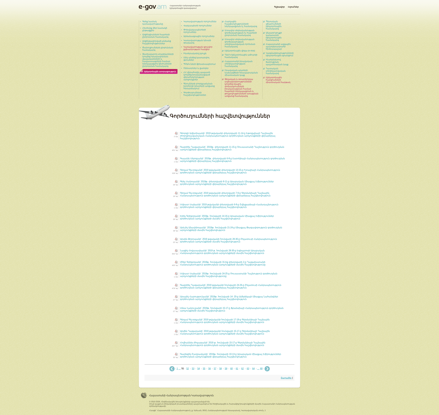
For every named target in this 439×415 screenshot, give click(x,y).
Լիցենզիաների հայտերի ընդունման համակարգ (156, 35)
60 (231, 368)
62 (242, 368)
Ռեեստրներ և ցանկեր (196, 68)
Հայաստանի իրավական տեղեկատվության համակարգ (239, 63)
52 (187, 368)
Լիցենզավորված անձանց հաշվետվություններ (156, 42)
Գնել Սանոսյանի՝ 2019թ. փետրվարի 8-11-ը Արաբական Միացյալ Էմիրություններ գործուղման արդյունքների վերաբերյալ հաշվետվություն (227, 182)
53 (193, 368)
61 (237, 368)
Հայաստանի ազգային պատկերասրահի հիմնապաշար (278, 46)
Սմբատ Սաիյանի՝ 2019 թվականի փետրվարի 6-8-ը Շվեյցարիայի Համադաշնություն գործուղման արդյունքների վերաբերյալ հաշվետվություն (229, 205)
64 (253, 368)
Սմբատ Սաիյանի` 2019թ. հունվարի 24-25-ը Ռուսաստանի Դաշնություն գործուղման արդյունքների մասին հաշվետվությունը (228, 274)
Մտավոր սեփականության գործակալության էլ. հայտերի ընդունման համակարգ (241, 32)
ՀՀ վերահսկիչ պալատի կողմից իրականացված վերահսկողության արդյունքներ (196, 76)
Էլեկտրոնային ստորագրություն (160, 71)
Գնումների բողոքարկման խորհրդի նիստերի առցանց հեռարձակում (199, 86)
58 (220, 368)
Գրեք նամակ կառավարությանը (152, 22)
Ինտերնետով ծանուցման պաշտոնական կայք (277, 62)
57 (215, 368)
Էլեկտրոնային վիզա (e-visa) (240, 50)
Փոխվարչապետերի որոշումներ (194, 31)
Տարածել (286, 378)
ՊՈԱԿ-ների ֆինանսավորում (199, 64)
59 (226, 368)
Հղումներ (293, 6)
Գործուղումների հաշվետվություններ (194, 93)
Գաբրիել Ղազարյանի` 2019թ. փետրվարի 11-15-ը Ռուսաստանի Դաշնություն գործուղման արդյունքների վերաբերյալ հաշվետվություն (232, 148)
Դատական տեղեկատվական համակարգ (276, 71)
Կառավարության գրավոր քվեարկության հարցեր (197, 48)
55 (204, 368)
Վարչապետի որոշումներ (197, 25)
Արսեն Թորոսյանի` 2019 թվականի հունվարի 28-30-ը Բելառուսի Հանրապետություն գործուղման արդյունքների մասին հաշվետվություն (228, 240)
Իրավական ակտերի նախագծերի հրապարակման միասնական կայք (241, 72)
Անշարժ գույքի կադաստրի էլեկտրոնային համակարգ (274, 36)
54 (198, 368)
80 (261, 368)
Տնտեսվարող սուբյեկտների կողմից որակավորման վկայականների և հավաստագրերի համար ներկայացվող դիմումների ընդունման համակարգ (158, 60)
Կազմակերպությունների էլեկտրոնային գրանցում (280, 54)
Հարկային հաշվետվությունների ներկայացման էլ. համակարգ (241, 23)
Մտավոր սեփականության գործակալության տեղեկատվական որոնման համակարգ (240, 43)
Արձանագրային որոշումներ (199, 36)
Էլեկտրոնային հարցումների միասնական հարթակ (278, 79)
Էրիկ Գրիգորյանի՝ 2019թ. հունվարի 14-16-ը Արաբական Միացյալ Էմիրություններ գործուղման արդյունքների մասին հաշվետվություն (227, 217)
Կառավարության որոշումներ (199, 21)
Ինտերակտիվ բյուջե (194, 53)
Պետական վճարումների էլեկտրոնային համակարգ (274, 25)
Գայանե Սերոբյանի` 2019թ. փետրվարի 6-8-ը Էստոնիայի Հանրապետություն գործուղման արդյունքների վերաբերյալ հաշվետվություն (232, 159)
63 (248, 368)
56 (209, 368)
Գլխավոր (279, 6)
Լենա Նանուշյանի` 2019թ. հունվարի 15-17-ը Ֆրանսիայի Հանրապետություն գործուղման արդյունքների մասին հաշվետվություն (231, 309)
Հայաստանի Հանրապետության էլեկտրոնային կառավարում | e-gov (169, 7)
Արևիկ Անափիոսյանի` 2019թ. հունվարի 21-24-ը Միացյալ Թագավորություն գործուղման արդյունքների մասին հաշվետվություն (231, 228)
